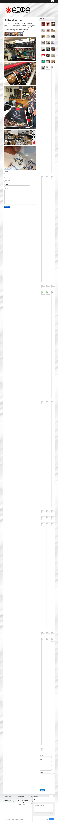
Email (5, 176)
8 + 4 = (6, 184)
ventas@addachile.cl (9, 802)
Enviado (7, 206)
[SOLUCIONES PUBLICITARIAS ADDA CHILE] (18, 8)
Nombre (6, 171)
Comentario (7, 180)
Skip (47, 819)
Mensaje (6, 188)
